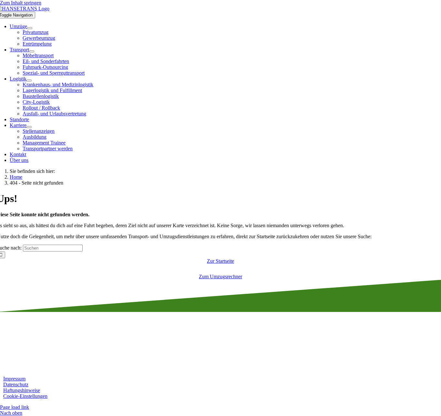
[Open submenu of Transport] (31, 51)
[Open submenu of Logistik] (29, 80)
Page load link (14, 407)
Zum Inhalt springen (20, 2)
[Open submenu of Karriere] (29, 127)
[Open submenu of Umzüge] (29, 28)
